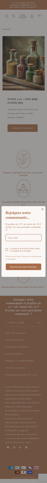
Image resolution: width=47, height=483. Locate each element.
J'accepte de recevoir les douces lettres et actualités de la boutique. (25, 249)
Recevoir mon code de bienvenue (23, 266)
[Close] (42, 209)
